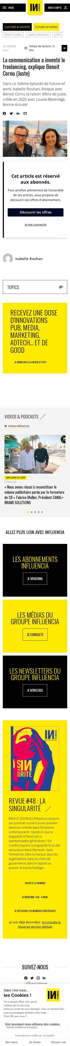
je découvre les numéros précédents (35, 911)
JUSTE (57, 34)
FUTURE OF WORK (46, 27)
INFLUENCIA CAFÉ (15, 477)
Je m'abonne (35, 578)
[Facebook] (4, 113)
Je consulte (35, 634)
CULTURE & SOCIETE (17, 27)
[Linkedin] (18, 113)
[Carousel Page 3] (35, 512)
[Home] (35, 7)
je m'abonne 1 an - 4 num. (35, 897)
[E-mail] (25, 113)
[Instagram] (38, 978)
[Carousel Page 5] (42, 512)
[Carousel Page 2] (31, 512)
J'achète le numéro (35, 883)
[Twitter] (11, 113)
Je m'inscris (35, 690)
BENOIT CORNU (13, 34)
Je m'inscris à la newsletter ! (30, 362)
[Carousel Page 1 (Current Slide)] (28, 512)
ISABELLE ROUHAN (38, 34)
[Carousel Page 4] (38, 512)
